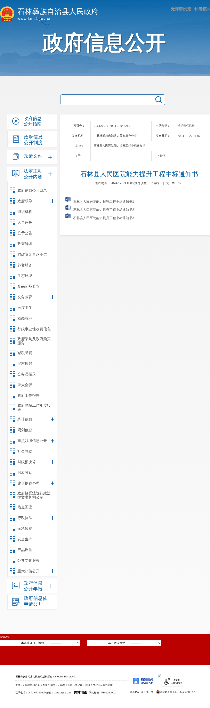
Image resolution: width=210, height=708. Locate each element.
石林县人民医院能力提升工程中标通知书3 (103, 218)
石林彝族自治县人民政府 (28, 676)
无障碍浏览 (181, 9)
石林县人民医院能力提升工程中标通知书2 (103, 210)
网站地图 (80, 692)
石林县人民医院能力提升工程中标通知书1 (103, 201)
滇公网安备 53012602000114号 (178, 692)
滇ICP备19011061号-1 (142, 692)
